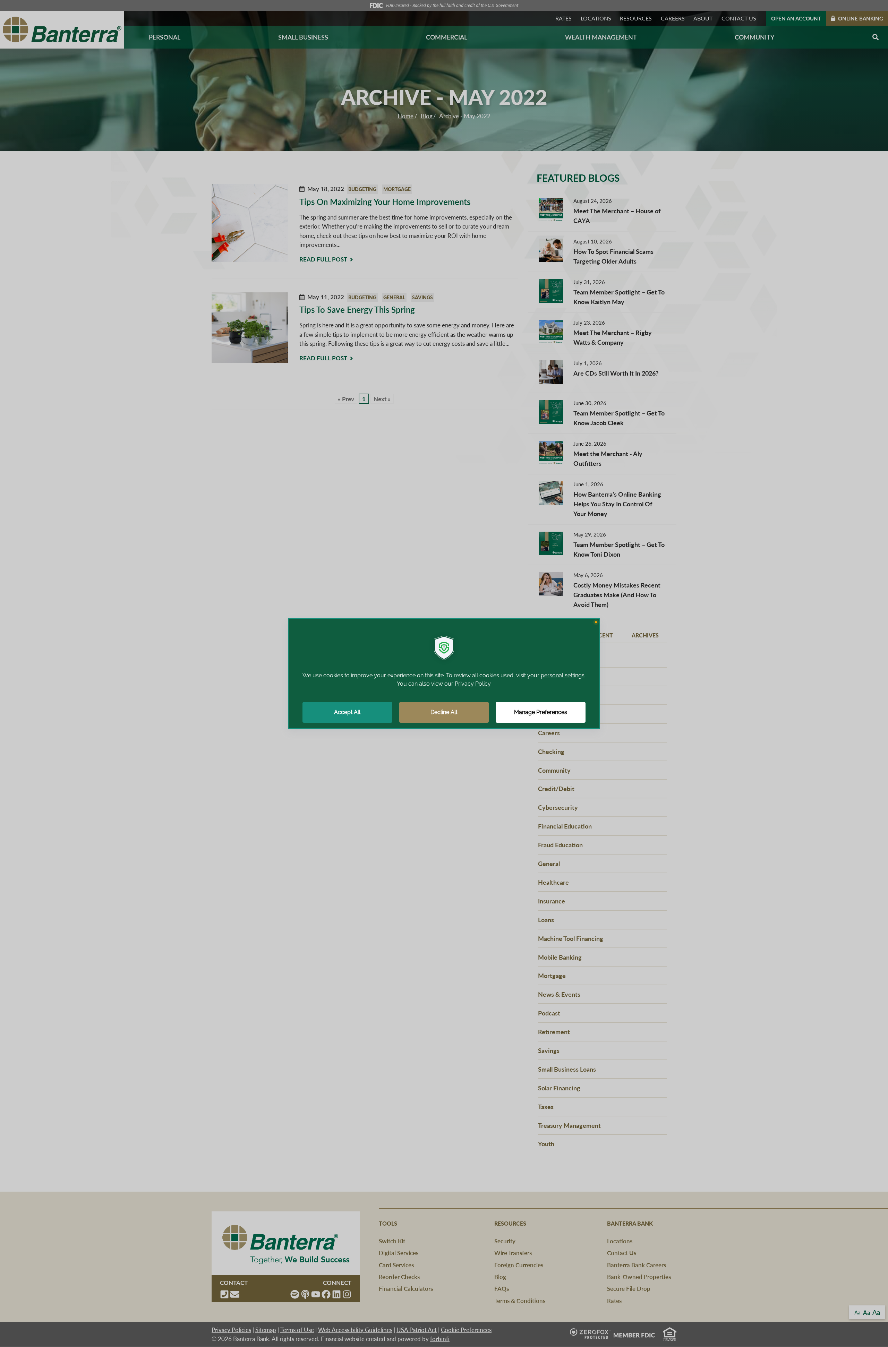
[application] (444, 673)
